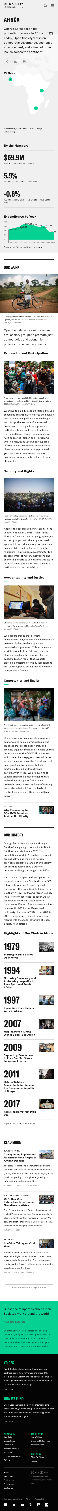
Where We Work (37, 1457)
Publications (9, 1480)
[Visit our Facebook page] (6, 1506)
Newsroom (8, 1476)
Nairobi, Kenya (36, 128)
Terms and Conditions (13, 1499)
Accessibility (40, 1499)
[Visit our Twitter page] (14, 1506)
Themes (34, 1461)
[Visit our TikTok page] (47, 1506)
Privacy (28, 1499)
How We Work (37, 1433)
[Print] (24, 61)
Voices (9, 1362)
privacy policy (41, 1346)
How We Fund (14, 1398)
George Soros (9, 1441)
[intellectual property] (39, 1473)
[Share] (7, 61)
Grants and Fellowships (40, 1441)
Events (6, 1472)
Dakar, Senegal (10, 132)
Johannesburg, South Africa (15, 128)
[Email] (15, 61)
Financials (8, 1452)
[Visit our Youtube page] (22, 1506)
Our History (8, 1437)
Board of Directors (11, 1448)
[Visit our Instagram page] (30, 1506)
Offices (7, 1460)
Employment (9, 1484)
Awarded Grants (37, 1445)
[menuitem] (30, 97)
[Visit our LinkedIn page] (39, 1506)
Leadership (8, 1445)
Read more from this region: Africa (29, 1287)
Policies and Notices (12, 1456)
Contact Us (8, 1488)
